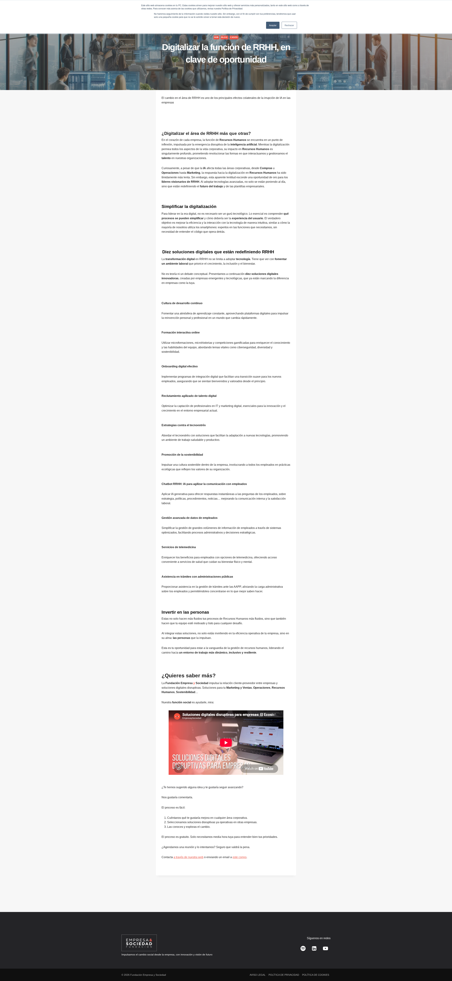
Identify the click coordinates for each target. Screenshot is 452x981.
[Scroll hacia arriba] (444, 970)
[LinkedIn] (314, 948)
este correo (239, 857)
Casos (234, 37)
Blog (224, 37)
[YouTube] (325, 948)
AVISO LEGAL (258, 974)
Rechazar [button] (289, 25)
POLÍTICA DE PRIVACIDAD (284, 974)
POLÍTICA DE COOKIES (315, 974)
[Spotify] (303, 948)
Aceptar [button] (272, 25)
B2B (216, 37)
